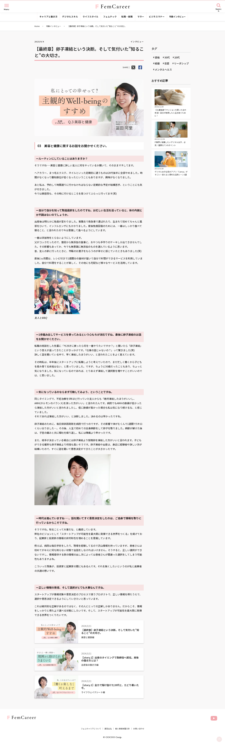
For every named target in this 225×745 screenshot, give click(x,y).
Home (36, 26)
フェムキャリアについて (91, 728)
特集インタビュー (53, 26)
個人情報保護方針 (122, 728)
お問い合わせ (138, 728)
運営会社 (108, 728)
